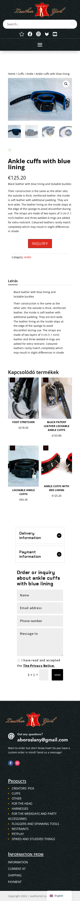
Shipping (15, 875)
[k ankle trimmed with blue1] (46, 34)
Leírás (13, 281)
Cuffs (21, 74)
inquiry (40, 243)
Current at (17, 869)
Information (18, 862)
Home (11, 74)
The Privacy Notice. (39, 665)
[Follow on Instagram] (17, 763)
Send (57, 675)
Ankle (29, 74)
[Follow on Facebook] (10, 763)
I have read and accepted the (38, 663)
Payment (15, 882)
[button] (66, 84)
